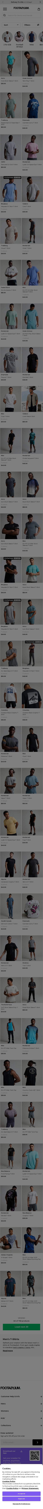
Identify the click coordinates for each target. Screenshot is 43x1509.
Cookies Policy (8, 1481)
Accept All (21, 1494)
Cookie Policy (12, 1488)
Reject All (21, 1499)
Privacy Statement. (30, 1488)
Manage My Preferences (21, 1504)
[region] (21, 1486)
